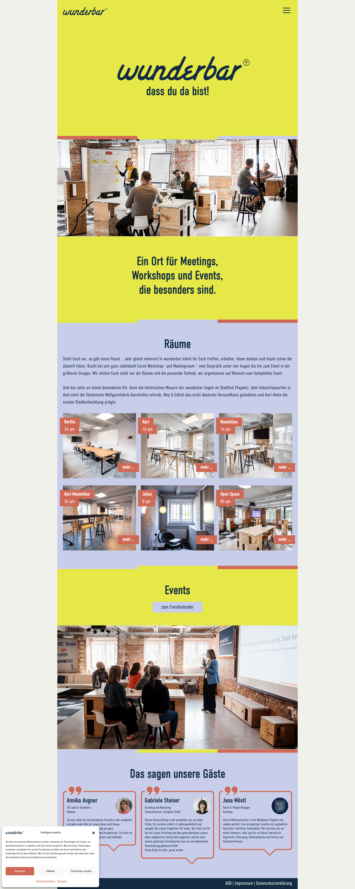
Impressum (62, 881)
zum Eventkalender (177, 607)
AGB (228, 883)
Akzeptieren (19, 871)
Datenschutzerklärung (45, 881)
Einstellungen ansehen (81, 871)
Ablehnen (50, 871)
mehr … (129, 467)
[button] (93, 833)
